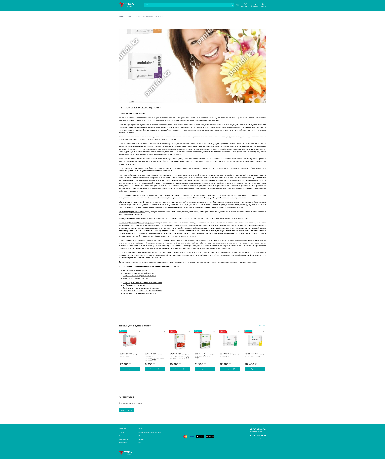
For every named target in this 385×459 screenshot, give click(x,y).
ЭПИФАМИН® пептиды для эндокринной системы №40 (205, 356)
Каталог (121, 432)
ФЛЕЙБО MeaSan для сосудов (134, 285)
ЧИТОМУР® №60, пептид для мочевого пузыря (254, 355)
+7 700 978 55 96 (258, 435)
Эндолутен (172, 198)
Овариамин (162, 198)
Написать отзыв (126, 410)
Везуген (216, 198)
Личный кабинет (124, 439)
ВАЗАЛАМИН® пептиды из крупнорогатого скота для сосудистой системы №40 (179, 356)
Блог (129, 16)
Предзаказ (130, 369)
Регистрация (123, 442)
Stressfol (190, 198)
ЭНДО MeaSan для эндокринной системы (138, 273)
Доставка (140, 439)
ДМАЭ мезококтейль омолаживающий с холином (141, 288)
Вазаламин (224, 198)
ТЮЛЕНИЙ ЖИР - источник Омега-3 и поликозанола (142, 291)
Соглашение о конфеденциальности (149, 432)
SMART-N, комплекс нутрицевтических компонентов (142, 283)
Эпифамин (198, 198)
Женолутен (153, 198)
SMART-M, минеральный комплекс (136, 278)
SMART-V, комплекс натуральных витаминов (139, 276)
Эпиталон (182, 198)
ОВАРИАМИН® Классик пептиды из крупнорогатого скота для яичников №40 (154, 357)
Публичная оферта (144, 436)
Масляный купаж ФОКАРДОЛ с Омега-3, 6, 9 (139, 293)
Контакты (122, 436)
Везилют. (242, 198)
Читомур (234, 198)
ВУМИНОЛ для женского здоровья (135, 270)
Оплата (140, 442)
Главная (121, 16)
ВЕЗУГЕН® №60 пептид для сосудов (128, 355)
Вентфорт (208, 198)
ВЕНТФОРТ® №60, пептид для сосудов (229, 355)
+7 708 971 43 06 (258, 429)
